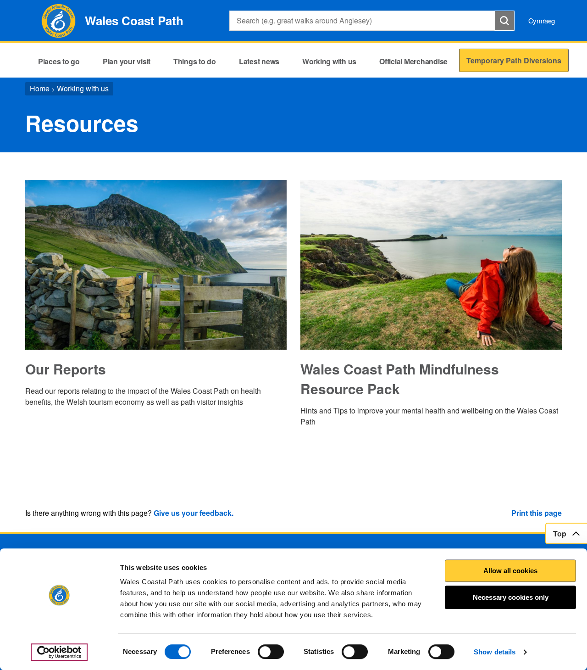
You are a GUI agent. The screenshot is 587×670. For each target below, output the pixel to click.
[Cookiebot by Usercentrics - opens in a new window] (59, 652)
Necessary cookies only (510, 597)
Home (40, 88)
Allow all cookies (510, 571)
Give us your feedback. (193, 513)
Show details (494, 652)
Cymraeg (541, 20)
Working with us (83, 88)
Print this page (536, 513)
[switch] (271, 651)
